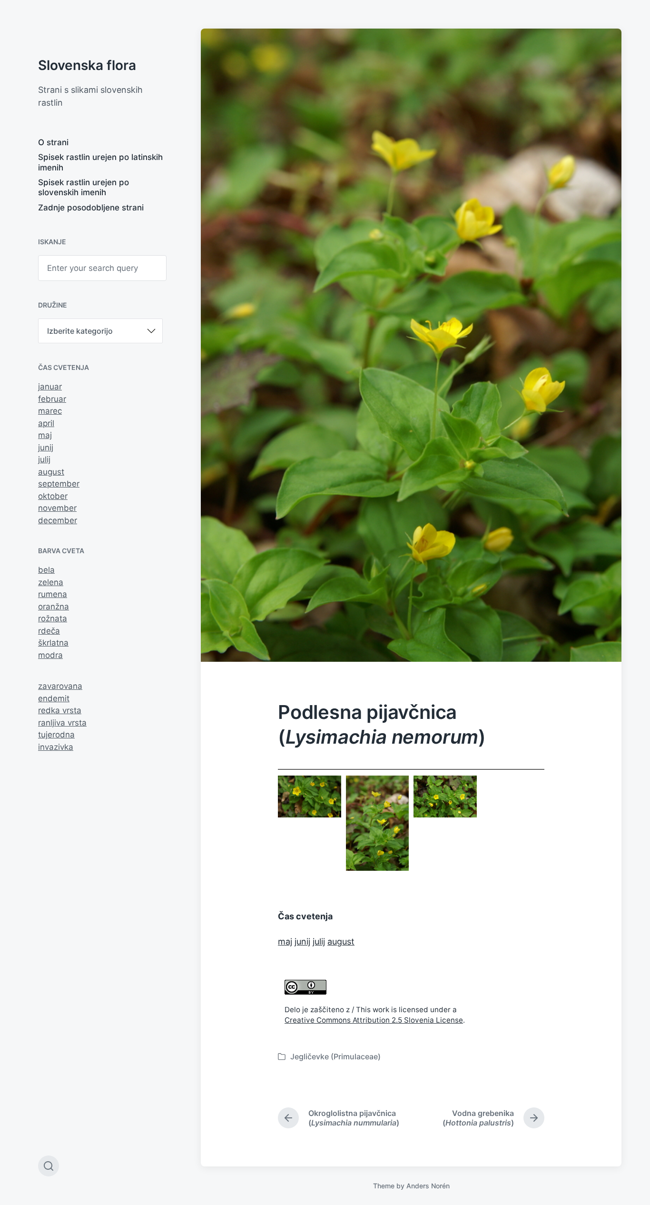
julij (44, 459)
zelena (50, 582)
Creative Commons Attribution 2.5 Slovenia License (374, 1020)
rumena (52, 594)
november (57, 508)
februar (52, 399)
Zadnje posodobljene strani (91, 207)
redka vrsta (59, 710)
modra (50, 655)
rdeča (49, 631)
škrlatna (53, 642)
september (58, 483)
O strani (53, 142)
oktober (53, 496)
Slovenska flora (87, 65)
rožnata (52, 618)
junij (45, 447)
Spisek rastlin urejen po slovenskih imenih (83, 187)
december (57, 520)
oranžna (53, 606)
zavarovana (60, 686)
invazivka (55, 747)
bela (46, 570)
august (51, 472)
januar (50, 386)
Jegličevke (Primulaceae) (335, 1056)
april (46, 423)
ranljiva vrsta (62, 722)
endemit (53, 698)
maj (45, 435)
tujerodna (56, 734)
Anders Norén (428, 1186)
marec (50, 411)
